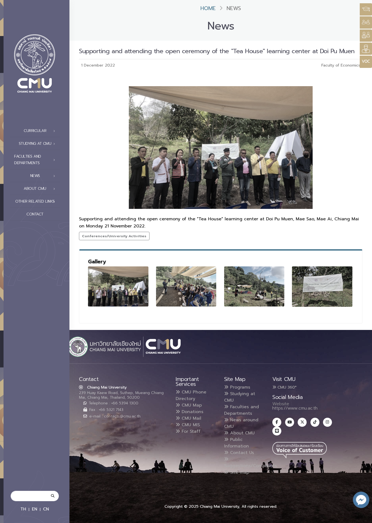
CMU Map (191, 405)
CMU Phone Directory (191, 395)
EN (34, 509)
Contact (35, 214)
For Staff (190, 431)
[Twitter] (302, 422)
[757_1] (118, 286)
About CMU (241, 433)
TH (23, 509)
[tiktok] (314, 422)
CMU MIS (190, 425)
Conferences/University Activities (114, 236)
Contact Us (241, 452)
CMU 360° (286, 387)
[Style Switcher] (366, 22)
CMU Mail (190, 418)
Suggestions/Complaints (250, 465)
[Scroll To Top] (362, 517)
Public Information (236, 442)
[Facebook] (276, 422)
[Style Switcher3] (366, 9)
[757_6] (322, 286)
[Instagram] (327, 422)
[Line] (276, 430)
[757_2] (186, 286)
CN (46, 509)
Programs (239, 387)
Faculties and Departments (241, 410)
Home (208, 8)
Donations (191, 411)
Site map (238, 472)
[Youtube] (289, 422)
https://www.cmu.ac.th (295, 408)
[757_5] (254, 286)
